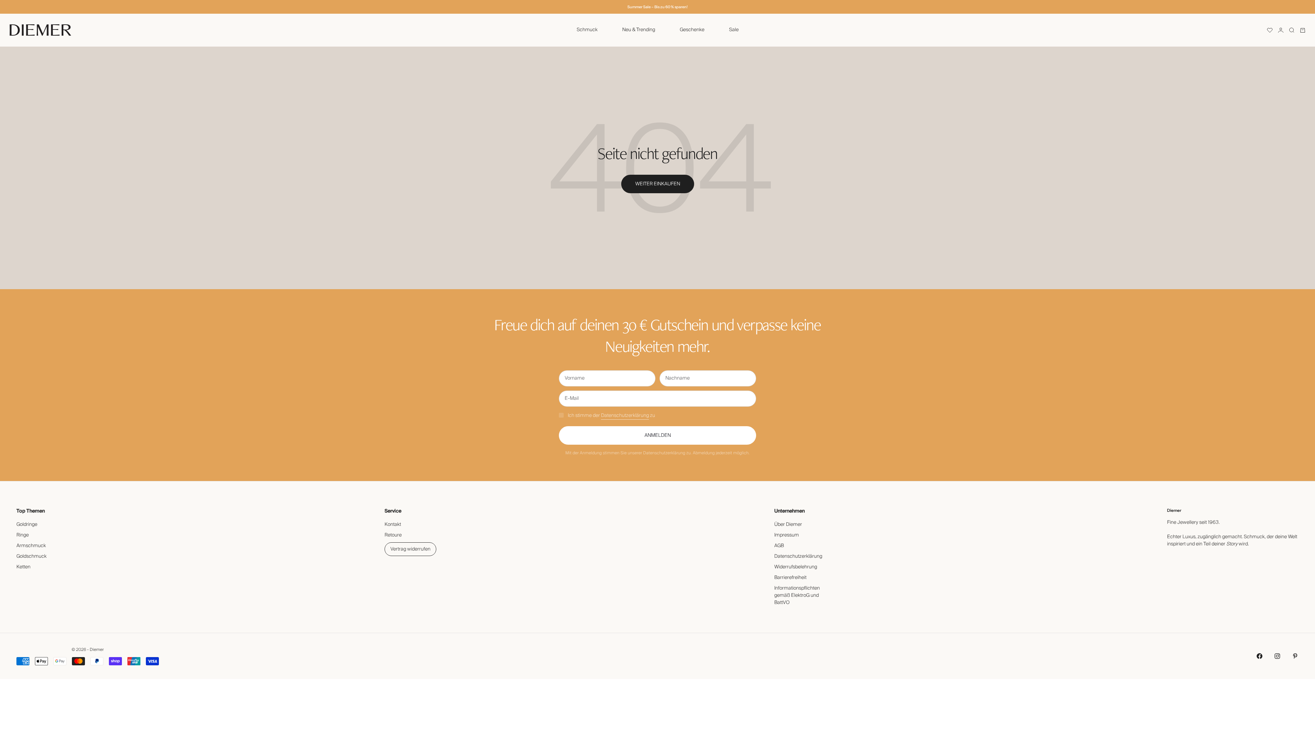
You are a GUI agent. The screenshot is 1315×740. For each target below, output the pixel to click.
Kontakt (393, 524)
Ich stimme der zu (611, 415)
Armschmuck (31, 546)
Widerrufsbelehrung (795, 567)
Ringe (22, 535)
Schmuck (587, 30)
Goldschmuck (31, 556)
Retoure (393, 535)
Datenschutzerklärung (625, 415)
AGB (779, 546)
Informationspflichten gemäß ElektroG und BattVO (797, 595)
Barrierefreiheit (790, 578)
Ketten (23, 567)
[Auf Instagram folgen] (1277, 656)
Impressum (786, 535)
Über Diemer (788, 524)
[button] (1270, 30)
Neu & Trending (638, 30)
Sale (734, 30)
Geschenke (692, 30)
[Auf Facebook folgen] (1259, 656)
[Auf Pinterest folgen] (1295, 656)
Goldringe (26, 524)
